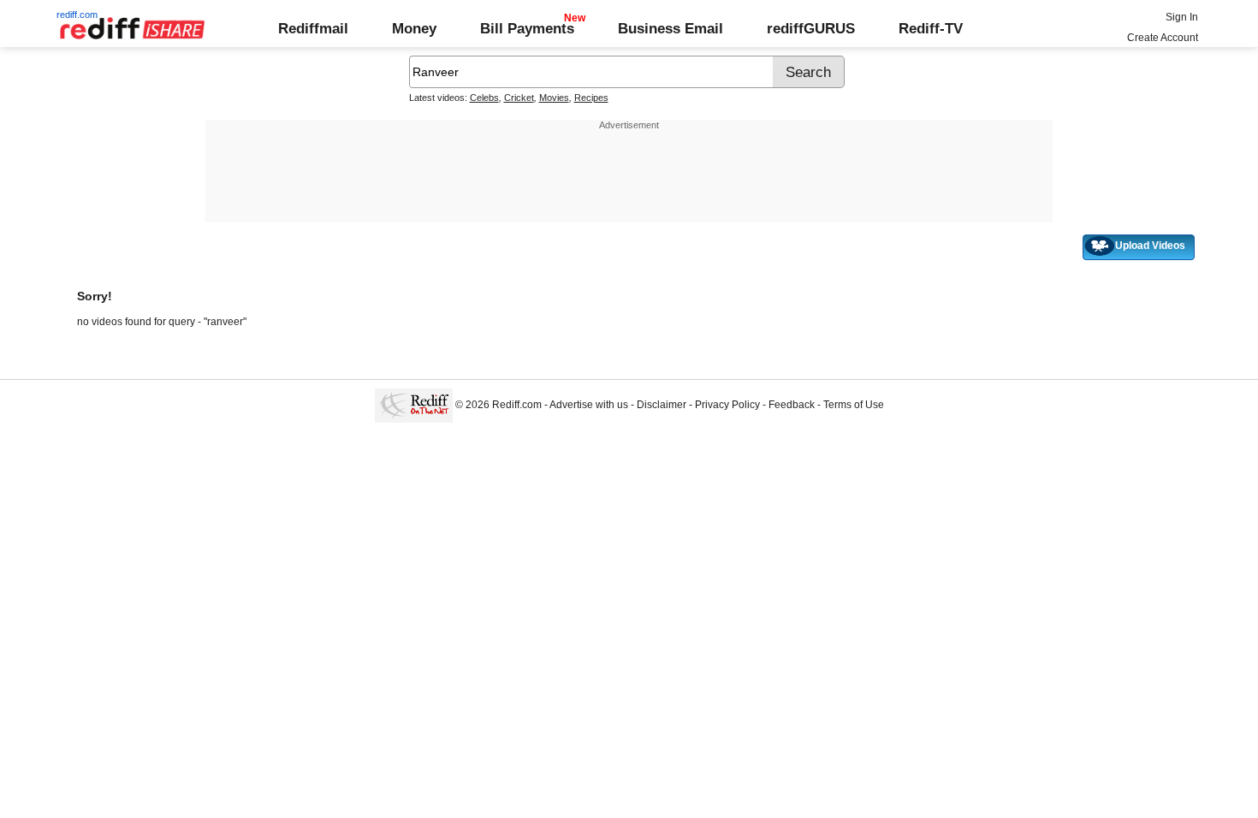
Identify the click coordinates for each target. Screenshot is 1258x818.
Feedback (791, 405)
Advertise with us (588, 405)
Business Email (670, 28)
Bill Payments (527, 28)
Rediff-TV (931, 28)
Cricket (519, 97)
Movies (554, 97)
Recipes (591, 97)
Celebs (484, 97)
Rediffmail (313, 28)
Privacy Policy (727, 405)
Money (414, 28)
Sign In (1182, 17)
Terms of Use (853, 405)
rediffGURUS (811, 28)
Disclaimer (661, 405)
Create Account (1162, 38)
